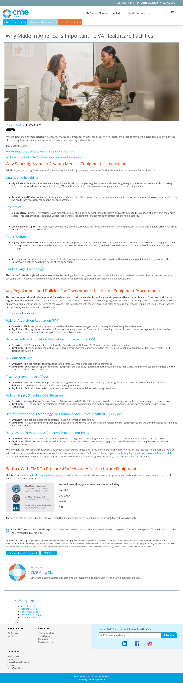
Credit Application (15, 668)
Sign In (131, 2)
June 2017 (28, 606)
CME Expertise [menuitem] (13, 22)
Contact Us (118, 13)
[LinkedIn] (125, 643)
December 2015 (30, 617)
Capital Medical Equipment (23, 553)
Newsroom (43, 639)
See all (18, 622)
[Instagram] (149, 643)
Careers (10, 636)
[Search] (166, 13)
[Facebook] (137, 643)
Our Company (13, 633)
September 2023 (30, 611)
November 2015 (30, 614)
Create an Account (149, 2)
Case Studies (44, 636)
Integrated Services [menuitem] (41, 22)
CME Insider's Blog (46, 633)
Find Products (13, 656)
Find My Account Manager (95, 13)
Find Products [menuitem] (68, 22)
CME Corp (49, 553)
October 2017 (29, 608)
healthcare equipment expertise (49, 475)
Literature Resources (47, 642)
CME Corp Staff (17, 124)
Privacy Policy (13, 659)
